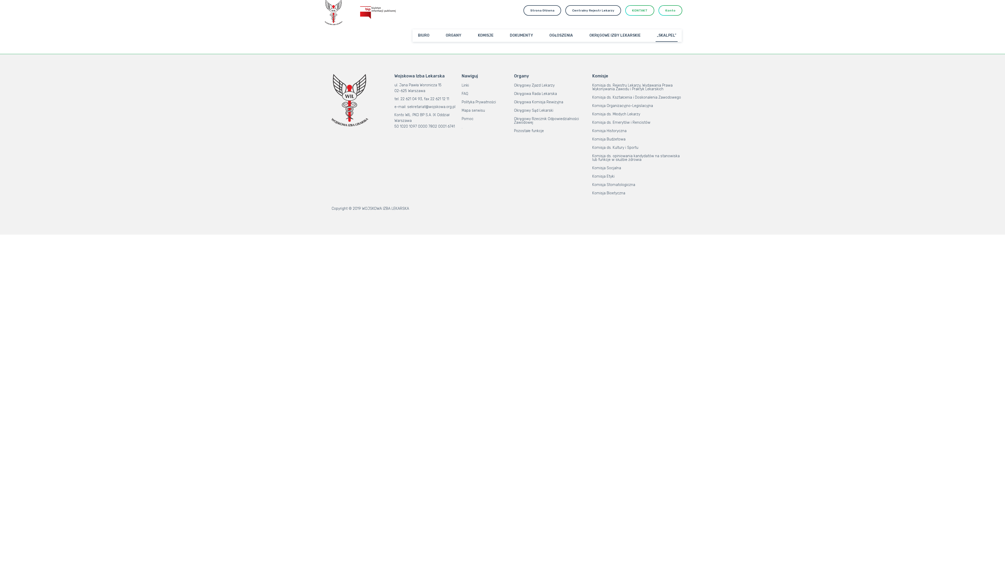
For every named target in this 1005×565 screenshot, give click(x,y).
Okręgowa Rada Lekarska (535, 94)
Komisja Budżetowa (609, 139)
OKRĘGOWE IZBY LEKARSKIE (615, 35)
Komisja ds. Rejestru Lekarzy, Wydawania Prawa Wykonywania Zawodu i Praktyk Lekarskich (632, 87)
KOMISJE (486, 35)
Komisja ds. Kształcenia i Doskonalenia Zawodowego (636, 97)
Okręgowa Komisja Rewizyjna (538, 102)
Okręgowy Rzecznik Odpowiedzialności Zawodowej (546, 121)
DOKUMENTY (521, 35)
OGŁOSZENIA (561, 35)
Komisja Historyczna (609, 131)
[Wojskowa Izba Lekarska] (333, 12)
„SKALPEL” (666, 35)
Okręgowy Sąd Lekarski (533, 110)
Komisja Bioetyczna (608, 193)
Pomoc (467, 119)
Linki (465, 85)
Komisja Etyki (603, 176)
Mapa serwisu (473, 110)
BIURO (423, 35)
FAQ (465, 94)
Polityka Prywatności (479, 102)
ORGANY (453, 35)
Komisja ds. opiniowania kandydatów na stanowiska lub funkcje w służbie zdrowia (636, 158)
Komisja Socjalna (606, 168)
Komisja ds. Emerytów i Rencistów (621, 122)
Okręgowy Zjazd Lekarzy (534, 85)
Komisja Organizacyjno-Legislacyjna (622, 106)
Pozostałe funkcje (529, 131)
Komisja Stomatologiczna (613, 185)
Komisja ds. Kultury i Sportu (615, 147)
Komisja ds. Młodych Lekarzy (616, 114)
